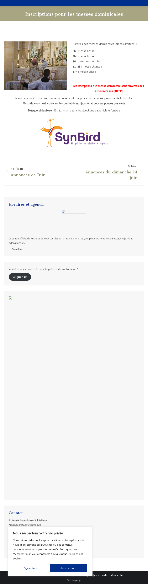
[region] (50, 551)
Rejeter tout (30, 568)
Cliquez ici (20, 277)
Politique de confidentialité (108, 575)
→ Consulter (15, 249)
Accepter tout (68, 568)
